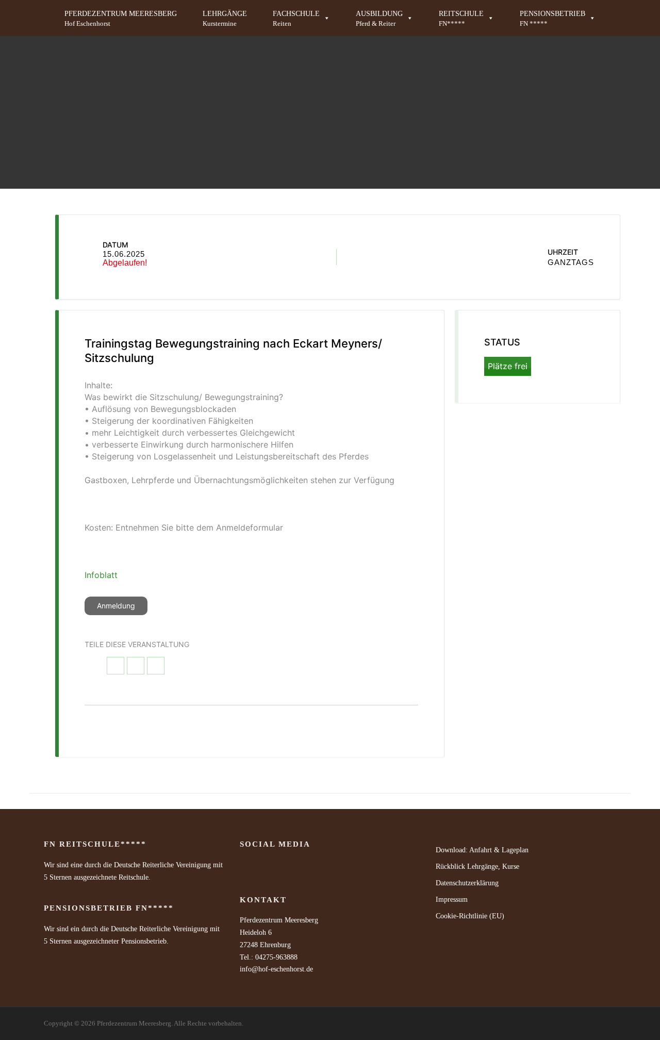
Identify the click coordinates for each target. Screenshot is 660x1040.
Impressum (452, 899)
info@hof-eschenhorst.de (276, 969)
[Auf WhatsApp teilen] (135, 665)
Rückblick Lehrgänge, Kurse (477, 866)
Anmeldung (116, 605)
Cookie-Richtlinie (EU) (470, 916)
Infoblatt (101, 575)
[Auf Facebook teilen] (115, 665)
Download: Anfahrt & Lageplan (482, 850)
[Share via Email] (155, 665)
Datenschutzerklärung (467, 883)
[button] (301, 18)
